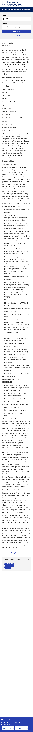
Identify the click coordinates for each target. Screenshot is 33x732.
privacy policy (6, 724)
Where (4, 23)
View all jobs (16, 36)
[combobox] (16, 17)
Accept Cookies (8, 728)
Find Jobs (16, 32)
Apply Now (14, 553)
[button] (16, 560)
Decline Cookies (22, 728)
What (4, 15)
